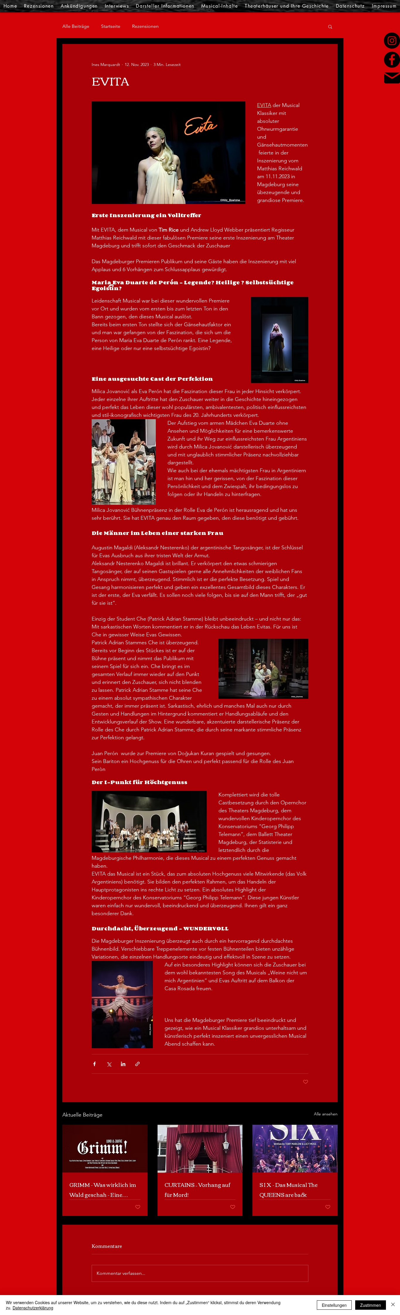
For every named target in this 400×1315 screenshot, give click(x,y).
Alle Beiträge (75, 26)
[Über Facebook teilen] (94, 1064)
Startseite (110, 26)
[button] (330, 26)
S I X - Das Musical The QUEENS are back (288, 1190)
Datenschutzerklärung (33, 1308)
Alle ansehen (326, 1114)
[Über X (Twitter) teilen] (109, 1064)
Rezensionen (145, 26)
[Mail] (392, 78)
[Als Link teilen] (137, 1064)
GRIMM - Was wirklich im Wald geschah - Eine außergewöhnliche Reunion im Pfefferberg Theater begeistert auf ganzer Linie (102, 1190)
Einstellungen (334, 1305)
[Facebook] (392, 60)
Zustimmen (370, 1305)
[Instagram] (392, 41)
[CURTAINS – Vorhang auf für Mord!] (200, 1149)
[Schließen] (392, 1305)
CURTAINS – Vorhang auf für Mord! (197, 1190)
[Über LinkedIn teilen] (123, 1064)
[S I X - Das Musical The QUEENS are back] (295, 1149)
